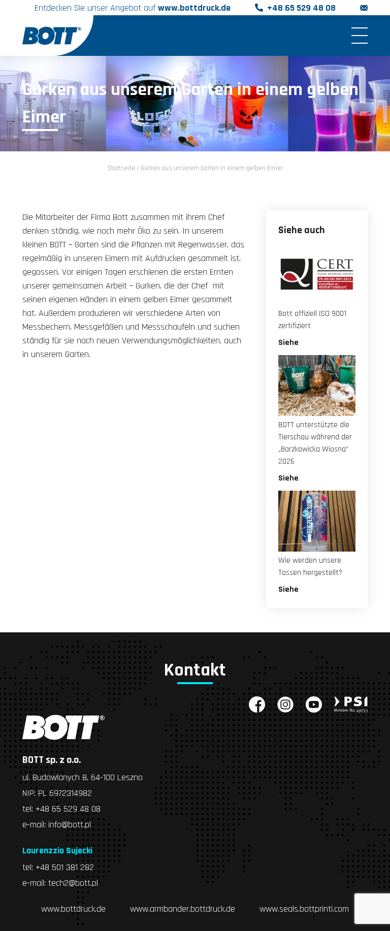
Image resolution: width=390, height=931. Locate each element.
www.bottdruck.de (194, 8)
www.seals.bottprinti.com (304, 909)
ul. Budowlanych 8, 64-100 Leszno (82, 777)
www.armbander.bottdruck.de (182, 909)
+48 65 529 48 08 (301, 8)
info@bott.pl (69, 824)
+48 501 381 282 (65, 867)
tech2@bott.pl (73, 883)
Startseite (121, 168)
